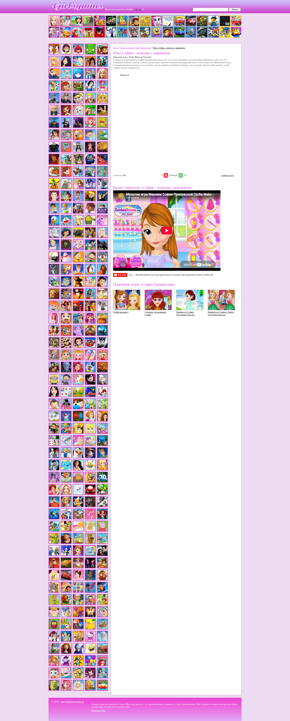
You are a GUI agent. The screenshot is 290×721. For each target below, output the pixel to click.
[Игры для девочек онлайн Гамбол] (66, 151)
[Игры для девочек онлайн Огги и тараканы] (66, 421)
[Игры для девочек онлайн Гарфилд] (102, 151)
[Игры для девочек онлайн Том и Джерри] (54, 592)
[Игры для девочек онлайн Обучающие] (90, 408)
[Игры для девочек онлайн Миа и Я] (78, 372)
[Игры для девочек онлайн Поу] (78, 482)
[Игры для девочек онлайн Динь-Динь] (66, 213)
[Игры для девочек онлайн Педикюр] (78, 445)
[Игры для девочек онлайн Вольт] (78, 139)
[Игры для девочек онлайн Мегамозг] (66, 372)
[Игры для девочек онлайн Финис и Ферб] (90, 629)
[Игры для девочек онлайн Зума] (66, 249)
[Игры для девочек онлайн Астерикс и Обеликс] (90, 78)
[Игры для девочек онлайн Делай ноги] (102, 188)
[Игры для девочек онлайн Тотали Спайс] (66, 592)
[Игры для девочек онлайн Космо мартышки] (66, 286)
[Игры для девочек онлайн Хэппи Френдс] (90, 653)
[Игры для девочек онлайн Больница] (102, 103)
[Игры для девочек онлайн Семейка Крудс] (66, 543)
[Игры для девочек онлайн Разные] (102, 494)
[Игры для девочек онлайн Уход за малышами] (66, 616)
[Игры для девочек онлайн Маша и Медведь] (54, 372)
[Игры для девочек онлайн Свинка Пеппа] (102, 531)
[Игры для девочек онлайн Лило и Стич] (78, 323)
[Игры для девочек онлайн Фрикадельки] (54, 641)
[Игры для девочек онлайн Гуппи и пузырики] (102, 176)
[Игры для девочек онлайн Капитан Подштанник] (66, 262)
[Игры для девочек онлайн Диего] (54, 213)
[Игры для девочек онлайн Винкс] (90, 127)
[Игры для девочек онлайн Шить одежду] (66, 677)
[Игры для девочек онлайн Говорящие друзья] (66, 164)
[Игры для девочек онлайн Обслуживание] (78, 408)
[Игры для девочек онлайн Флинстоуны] (102, 629)
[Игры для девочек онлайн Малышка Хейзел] (78, 359)
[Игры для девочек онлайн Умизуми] (90, 604)
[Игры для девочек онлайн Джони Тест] (90, 200)
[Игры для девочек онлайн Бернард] (54, 103)
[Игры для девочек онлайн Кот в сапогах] (78, 286)
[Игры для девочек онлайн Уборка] (54, 604)
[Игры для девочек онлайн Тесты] (78, 580)
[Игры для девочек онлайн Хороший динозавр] (54, 653)
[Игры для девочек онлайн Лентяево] (54, 323)
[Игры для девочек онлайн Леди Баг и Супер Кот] (78, 310)
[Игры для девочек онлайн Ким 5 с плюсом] (66, 274)
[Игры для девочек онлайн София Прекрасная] (78, 555)
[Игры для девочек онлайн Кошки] (90, 286)
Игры (115, 48)
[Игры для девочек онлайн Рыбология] (54, 531)
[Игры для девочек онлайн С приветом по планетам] (66, 531)
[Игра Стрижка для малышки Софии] (158, 309)
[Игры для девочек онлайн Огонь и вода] (78, 421)
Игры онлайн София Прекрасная (135, 48)
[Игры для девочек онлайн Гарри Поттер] (90, 151)
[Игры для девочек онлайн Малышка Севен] (66, 359)
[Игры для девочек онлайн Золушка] (54, 249)
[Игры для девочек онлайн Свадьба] (90, 531)
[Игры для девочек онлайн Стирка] (90, 555)
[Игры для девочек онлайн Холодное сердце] (102, 641)
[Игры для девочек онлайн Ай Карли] (66, 66)
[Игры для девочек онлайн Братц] (66, 115)
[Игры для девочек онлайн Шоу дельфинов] (102, 677)
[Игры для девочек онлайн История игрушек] (90, 249)
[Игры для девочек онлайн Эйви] (78, 690)
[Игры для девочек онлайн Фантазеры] (78, 616)
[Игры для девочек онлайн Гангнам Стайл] (78, 151)
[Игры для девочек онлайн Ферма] (66, 629)
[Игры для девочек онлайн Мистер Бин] (66, 384)
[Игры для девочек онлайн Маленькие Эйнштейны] (90, 347)
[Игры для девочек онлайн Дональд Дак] (54, 225)
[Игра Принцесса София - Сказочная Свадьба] (189, 309)
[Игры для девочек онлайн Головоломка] (90, 164)
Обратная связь (98, 710)
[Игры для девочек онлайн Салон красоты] (78, 531)
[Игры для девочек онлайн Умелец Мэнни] (78, 604)
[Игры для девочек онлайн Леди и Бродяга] (90, 310)
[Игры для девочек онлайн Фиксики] (78, 629)
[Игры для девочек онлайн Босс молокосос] (54, 115)
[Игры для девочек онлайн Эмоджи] (90, 690)
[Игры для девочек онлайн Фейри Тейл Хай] (102, 616)
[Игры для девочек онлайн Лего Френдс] (66, 310)
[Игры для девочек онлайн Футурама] (66, 641)
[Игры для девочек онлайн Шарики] (90, 665)
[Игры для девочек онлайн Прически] (66, 494)
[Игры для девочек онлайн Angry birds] (78, 54)
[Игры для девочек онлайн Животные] (78, 237)
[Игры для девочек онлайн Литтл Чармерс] (90, 323)
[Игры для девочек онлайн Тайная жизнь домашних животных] (78, 567)
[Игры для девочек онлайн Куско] (90, 298)
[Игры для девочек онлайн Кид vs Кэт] (90, 262)
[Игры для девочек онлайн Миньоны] (54, 384)
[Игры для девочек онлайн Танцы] (90, 567)
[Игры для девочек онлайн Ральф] (54, 506)
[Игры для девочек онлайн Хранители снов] (78, 653)
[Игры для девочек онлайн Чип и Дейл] (78, 665)
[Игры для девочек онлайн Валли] (54, 127)
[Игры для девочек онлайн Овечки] (54, 421)
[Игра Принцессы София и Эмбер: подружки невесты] (221, 309)
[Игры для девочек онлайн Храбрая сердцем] (66, 653)
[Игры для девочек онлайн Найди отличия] (78, 396)
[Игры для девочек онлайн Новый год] (102, 396)
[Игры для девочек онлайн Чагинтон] (102, 653)
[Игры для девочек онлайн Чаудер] (66, 665)
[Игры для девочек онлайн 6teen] (66, 54)
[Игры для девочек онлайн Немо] (90, 396)
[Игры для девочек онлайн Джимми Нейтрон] (78, 200)
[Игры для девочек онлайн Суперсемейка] (54, 567)
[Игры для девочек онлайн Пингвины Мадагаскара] (78, 457)
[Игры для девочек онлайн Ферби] (54, 629)
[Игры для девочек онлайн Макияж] (78, 347)
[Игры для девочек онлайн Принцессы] (54, 494)
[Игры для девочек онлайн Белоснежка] (90, 90)
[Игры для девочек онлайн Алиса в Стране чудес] (78, 66)
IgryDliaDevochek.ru (72, 701)
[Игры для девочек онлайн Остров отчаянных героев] (54, 433)
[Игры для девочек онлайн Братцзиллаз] (78, 115)
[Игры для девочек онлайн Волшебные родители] (66, 139)
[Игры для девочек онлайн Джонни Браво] (102, 200)
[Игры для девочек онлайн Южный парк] (102, 690)
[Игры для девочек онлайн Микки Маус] (90, 372)
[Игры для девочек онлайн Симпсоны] (78, 543)
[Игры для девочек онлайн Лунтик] (78, 335)
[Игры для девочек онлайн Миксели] (102, 372)
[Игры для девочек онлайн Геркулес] (54, 164)
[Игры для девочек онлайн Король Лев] (102, 274)
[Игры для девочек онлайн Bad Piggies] (90, 54)
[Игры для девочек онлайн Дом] (102, 213)
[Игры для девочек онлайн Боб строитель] (90, 103)
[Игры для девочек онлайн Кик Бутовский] (102, 262)
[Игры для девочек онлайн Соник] (66, 555)
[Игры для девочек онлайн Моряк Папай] (102, 384)
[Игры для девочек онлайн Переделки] (90, 445)
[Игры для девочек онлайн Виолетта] (54, 139)
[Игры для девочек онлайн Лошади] (54, 335)
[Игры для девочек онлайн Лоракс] (102, 323)
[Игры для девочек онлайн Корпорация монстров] (54, 286)
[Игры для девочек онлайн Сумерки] (102, 555)
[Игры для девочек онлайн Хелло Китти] (90, 641)
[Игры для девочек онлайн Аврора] (54, 66)
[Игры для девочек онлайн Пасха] (102, 433)
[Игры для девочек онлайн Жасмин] (66, 237)
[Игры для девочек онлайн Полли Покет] (102, 469)
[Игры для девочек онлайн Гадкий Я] (54, 151)
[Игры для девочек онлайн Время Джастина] (90, 139)
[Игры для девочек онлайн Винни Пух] (102, 127)
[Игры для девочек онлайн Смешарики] (102, 543)
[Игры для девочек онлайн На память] (66, 396)
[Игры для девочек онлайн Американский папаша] (54, 78)
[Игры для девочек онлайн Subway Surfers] (102, 54)
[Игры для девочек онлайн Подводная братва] (54, 469)
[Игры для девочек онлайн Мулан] (54, 396)
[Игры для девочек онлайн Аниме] (78, 78)
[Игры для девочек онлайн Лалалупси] (54, 310)
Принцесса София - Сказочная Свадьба (185, 313)
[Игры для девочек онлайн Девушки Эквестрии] (90, 188)
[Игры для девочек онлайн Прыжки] (78, 494)
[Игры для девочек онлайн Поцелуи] (90, 482)
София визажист (121, 312)
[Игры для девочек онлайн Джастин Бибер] (54, 200)
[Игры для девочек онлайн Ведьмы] (78, 127)
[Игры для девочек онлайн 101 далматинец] (54, 54)
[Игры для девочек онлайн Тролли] (90, 592)
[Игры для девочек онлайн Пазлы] (66, 433)
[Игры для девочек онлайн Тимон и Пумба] (102, 580)
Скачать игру (228, 175)
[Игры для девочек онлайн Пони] (54, 482)
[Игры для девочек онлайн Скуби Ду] (90, 543)
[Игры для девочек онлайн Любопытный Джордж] (90, 335)
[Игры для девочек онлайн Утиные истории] (102, 604)
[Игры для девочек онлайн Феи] (90, 616)
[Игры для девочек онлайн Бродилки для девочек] (90, 115)
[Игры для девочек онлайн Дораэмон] (66, 225)
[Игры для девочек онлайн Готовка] (54, 176)
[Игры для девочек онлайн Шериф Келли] (54, 677)
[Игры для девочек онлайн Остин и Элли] (102, 421)
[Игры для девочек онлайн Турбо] (102, 592)
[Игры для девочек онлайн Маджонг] (66, 347)
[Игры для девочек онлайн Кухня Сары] (102, 298)
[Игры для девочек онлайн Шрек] (54, 690)
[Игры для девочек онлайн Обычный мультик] (102, 408)
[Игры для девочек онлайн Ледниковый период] (102, 310)
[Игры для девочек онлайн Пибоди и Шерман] (54, 457)
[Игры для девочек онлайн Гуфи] (54, 188)
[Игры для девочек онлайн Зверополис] (90, 237)
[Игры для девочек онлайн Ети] (54, 237)
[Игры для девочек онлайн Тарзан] (102, 567)
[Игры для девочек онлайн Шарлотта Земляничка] (102, 665)
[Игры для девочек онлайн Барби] (102, 78)
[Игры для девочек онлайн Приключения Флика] (102, 482)
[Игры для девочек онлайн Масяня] (102, 359)
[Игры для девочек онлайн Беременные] (102, 90)
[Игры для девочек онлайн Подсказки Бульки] (66, 469)
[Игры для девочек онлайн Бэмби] (102, 115)
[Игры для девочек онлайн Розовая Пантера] (90, 518)
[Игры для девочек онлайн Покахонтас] (78, 469)
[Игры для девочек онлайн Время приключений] (102, 139)
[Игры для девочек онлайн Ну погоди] (66, 408)
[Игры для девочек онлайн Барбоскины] (54, 90)
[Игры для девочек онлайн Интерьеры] (78, 249)
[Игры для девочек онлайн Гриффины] (90, 176)
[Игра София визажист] (126, 309)
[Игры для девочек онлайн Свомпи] (54, 543)
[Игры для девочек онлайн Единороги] (102, 225)
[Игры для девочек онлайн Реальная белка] (102, 506)
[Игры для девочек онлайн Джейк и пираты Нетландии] (66, 200)
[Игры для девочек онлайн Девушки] (78, 188)
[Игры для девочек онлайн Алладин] (90, 66)
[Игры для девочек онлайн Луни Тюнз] (66, 335)
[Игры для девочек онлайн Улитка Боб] (66, 604)
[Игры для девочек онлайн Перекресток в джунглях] (102, 445)
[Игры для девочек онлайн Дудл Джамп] (90, 225)
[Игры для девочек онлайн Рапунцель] (66, 506)
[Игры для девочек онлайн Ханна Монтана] (78, 641)
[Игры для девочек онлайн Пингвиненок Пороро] (66, 457)
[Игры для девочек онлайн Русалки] (102, 518)
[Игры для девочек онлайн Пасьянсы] (54, 445)
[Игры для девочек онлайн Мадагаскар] (54, 347)
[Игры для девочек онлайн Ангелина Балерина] (66, 78)
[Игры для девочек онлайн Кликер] (78, 274)
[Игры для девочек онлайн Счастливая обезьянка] (66, 567)
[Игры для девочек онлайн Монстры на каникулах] (90, 384)
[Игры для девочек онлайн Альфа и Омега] (102, 66)
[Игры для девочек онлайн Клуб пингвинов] (90, 274)
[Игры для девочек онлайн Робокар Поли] (66, 518)
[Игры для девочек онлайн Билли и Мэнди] (78, 103)
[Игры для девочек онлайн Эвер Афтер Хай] (66, 690)
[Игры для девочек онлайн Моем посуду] (78, 384)
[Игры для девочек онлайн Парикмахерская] (90, 433)
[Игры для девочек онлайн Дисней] (78, 213)
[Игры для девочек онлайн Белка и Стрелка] (78, 90)
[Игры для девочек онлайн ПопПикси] (66, 482)
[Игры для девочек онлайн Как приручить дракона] (102, 249)
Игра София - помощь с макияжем (169, 48)
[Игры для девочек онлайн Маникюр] (90, 359)
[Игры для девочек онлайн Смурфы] (54, 555)
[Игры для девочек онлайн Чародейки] (54, 665)
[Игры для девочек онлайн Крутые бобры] (54, 298)
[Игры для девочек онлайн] (76, 12)
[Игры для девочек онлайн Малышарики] (54, 359)
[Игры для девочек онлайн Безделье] (66, 90)
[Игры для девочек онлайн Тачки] (66, 580)
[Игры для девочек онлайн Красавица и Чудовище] (102, 286)
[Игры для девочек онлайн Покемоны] (90, 469)
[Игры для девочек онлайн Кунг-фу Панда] (78, 298)
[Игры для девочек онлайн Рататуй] (90, 506)
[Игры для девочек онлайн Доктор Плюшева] (90, 213)
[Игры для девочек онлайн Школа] (78, 677)
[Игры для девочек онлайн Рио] (54, 518)
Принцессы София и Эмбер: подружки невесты (221, 313)
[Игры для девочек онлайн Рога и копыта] (78, 518)
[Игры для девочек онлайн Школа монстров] (90, 677)
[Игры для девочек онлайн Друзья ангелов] (78, 225)
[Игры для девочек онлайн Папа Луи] (78, 433)
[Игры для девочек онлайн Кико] (54, 274)
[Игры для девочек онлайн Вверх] (66, 127)
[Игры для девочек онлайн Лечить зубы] (66, 323)
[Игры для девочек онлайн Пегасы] (66, 445)
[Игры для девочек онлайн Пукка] (90, 494)
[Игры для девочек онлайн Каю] (78, 262)
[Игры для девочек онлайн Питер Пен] (102, 457)
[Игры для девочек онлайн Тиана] (90, 580)
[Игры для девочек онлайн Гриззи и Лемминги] (78, 176)
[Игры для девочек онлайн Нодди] (54, 408)
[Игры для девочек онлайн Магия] (102, 335)
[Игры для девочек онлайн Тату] (54, 580)
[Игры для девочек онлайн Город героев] (102, 164)
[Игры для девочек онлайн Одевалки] (90, 421)
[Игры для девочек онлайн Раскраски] (78, 506)
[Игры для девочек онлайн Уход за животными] (54, 616)
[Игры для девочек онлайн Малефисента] (102, 347)
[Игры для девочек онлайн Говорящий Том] (78, 164)
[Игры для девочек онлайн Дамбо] (66, 188)
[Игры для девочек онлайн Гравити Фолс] (66, 176)
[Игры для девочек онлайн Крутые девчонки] (66, 298)
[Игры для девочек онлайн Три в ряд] (78, 592)
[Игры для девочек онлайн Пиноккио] (90, 457)
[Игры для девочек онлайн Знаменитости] (102, 237)
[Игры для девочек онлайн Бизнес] (66, 103)
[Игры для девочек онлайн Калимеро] (54, 262)
